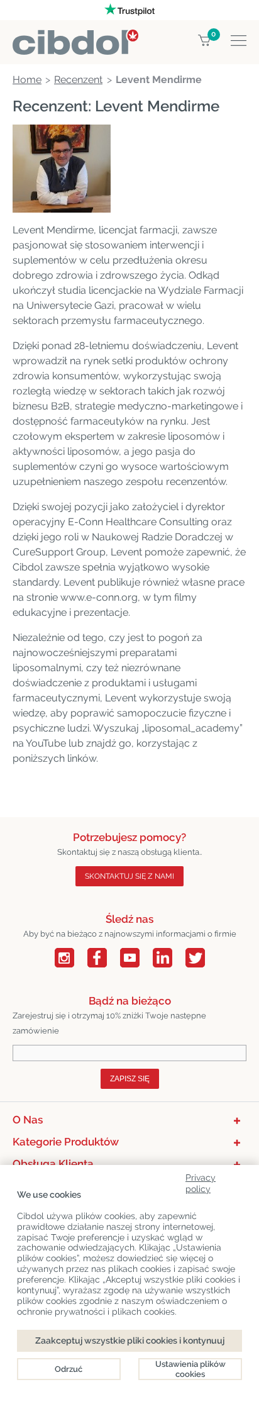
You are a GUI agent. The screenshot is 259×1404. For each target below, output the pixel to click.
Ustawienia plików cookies (190, 1369)
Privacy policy (200, 1181)
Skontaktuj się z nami (129, 876)
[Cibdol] (75, 37)
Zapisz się (130, 1078)
